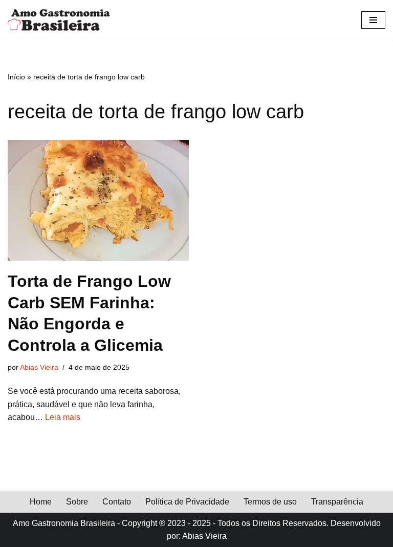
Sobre (77, 501)
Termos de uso (270, 501)
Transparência (337, 501)
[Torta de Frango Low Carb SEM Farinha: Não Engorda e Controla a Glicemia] (98, 200)
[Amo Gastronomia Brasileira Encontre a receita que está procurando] (59, 20)
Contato (116, 501)
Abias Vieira (39, 367)
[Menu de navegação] (373, 20)
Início (16, 77)
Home (41, 501)
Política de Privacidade (187, 501)
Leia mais (62, 417)
